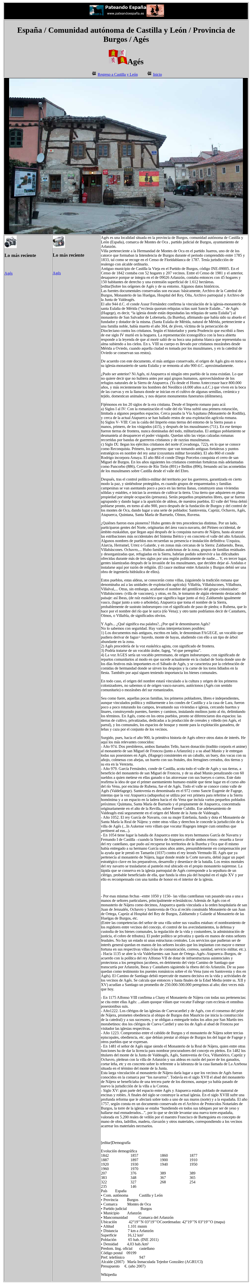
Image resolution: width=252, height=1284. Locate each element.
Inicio (157, 74)
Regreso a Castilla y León (118, 74)
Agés (8, 273)
